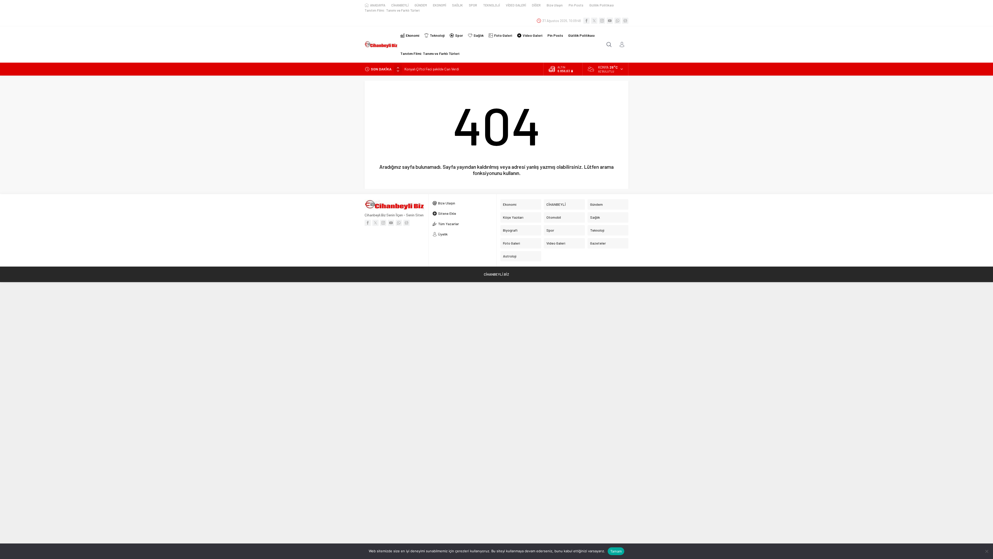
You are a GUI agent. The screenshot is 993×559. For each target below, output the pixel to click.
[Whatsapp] (617, 21)
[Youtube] (610, 21)
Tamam (616, 551)
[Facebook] (586, 21)
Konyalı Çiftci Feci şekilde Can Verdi (431, 69)
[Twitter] (594, 21)
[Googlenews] (625, 21)
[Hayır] (986, 551)
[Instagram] (602, 21)
